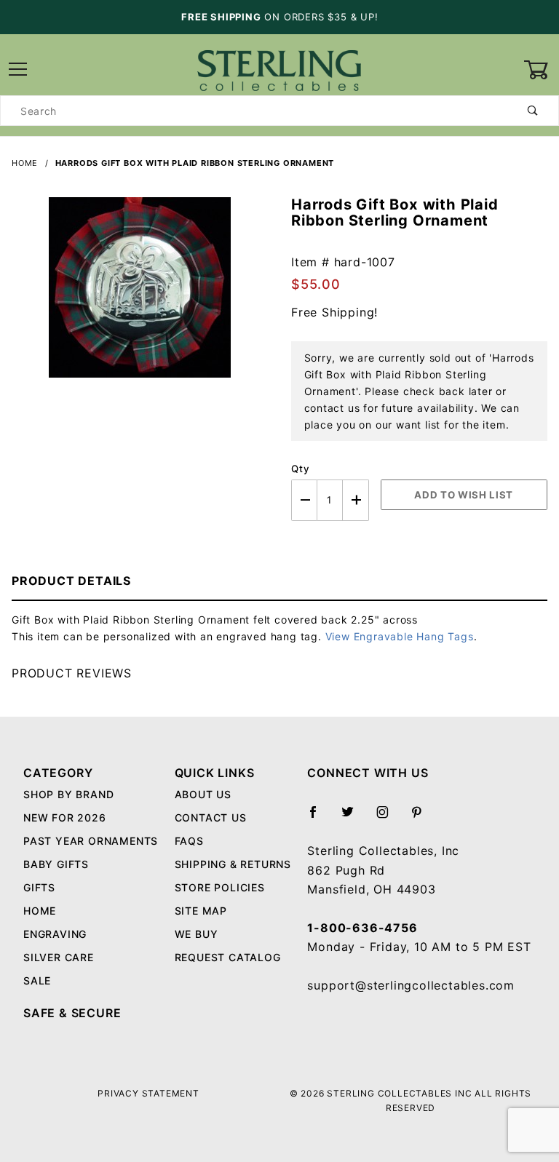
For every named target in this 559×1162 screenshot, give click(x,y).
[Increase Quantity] (356, 500)
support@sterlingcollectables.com (411, 985)
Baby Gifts (56, 864)
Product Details (71, 580)
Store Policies (220, 887)
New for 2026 (64, 817)
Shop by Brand (68, 794)
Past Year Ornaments (90, 841)
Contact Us (211, 817)
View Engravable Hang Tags (399, 636)
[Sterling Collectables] (279, 69)
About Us (203, 794)
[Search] (533, 110)
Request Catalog (228, 957)
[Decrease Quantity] (304, 500)
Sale (37, 980)
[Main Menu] (18, 70)
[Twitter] (353, 817)
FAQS (189, 841)
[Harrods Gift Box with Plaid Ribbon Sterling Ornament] (140, 295)
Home (39, 910)
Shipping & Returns (233, 864)
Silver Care (58, 957)
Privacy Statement (148, 1093)
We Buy (196, 934)
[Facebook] (319, 817)
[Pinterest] (423, 817)
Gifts (39, 887)
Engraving (55, 934)
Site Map (201, 910)
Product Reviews (72, 673)
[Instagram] (388, 817)
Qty (300, 468)
